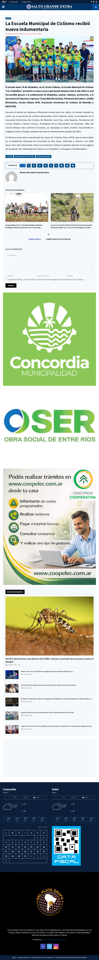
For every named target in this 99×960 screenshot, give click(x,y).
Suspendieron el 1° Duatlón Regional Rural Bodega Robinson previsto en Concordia (23, 226)
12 (19, 847)
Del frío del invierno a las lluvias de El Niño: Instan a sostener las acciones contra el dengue (49, 660)
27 (25, 856)
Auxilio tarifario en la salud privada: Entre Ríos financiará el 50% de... (48, 712)
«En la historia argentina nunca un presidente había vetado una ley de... (49, 685)
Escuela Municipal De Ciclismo (24, 156)
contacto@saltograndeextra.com (54, 939)
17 (6, 851)
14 (31, 847)
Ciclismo (9, 156)
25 (12, 856)
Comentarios (34, 239)
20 (25, 851)
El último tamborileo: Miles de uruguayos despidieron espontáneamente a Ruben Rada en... (57, 699)
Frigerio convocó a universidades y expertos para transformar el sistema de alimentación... (57, 726)
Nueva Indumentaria (43, 156)
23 (44, 851)
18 (12, 851)
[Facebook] (43, 946)
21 (31, 851)
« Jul (4, 864)
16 (44, 847)
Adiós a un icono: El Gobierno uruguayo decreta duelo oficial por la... (47, 671)
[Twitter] (49, 946)
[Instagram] (56, 946)
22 (37, 851)
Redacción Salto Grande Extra (17, 34)
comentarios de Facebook (58, 239)
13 (25, 847)
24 (6, 856)
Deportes (8, 18)
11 (12, 847)
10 (6, 847)
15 (37, 847)
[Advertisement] (49, 758)
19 (19, 851)
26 (19, 856)
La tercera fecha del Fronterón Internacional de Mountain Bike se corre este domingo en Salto (71, 226)
